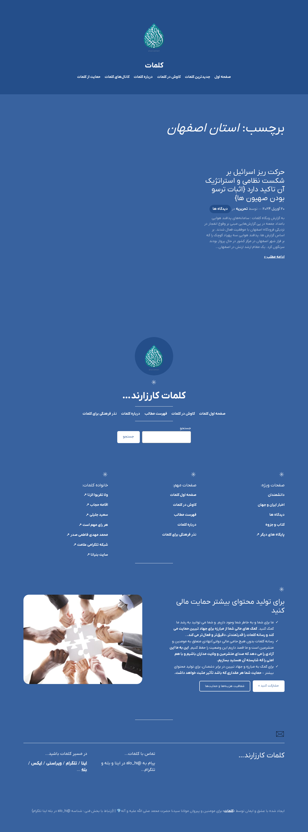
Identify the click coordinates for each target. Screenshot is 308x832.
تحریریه (242, 209)
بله (84, 770)
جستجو (185, 428)
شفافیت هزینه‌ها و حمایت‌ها (224, 686)
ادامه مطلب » (274, 257)
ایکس (36, 763)
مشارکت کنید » (268, 686)
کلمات (154, 65)
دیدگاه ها (220, 209)
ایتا (84, 763)
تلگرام (71, 763)
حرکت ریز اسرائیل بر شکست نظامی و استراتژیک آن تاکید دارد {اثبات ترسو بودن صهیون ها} (245, 185)
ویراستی (54, 763)
